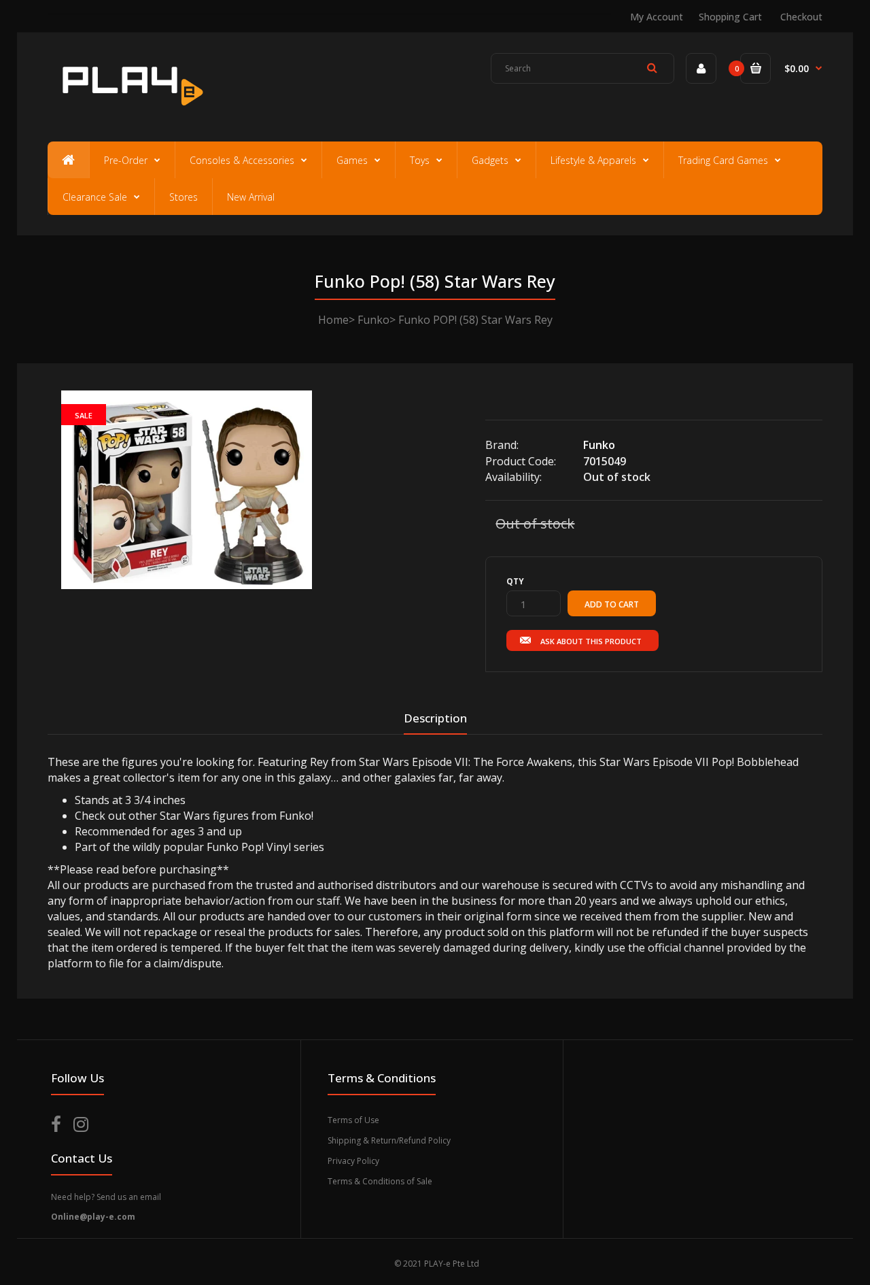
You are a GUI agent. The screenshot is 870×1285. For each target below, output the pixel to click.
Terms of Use (353, 1120)
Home (333, 319)
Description (435, 718)
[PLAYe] (130, 112)
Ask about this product (591, 641)
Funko (373, 319)
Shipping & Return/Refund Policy (389, 1140)
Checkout (801, 16)
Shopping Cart (730, 16)
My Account (656, 16)
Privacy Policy (353, 1161)
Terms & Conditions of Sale (380, 1181)
